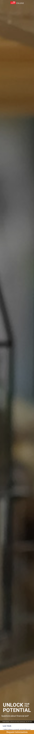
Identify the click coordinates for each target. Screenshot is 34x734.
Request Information (17, 732)
